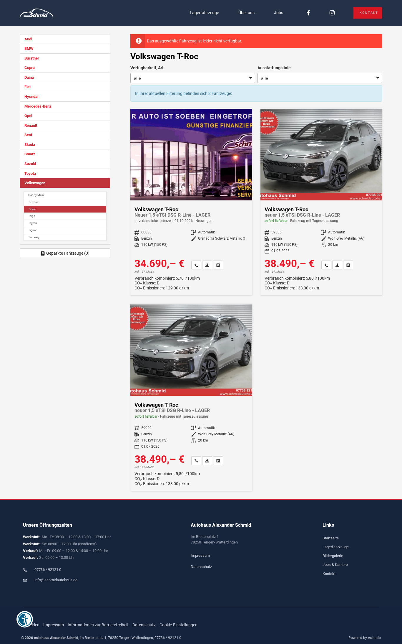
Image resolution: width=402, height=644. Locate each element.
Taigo (31, 216)
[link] (196, 265)
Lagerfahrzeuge (204, 12)
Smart (29, 154)
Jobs (278, 12)
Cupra (29, 67)
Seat (28, 135)
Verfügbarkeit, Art (147, 67)
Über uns (246, 12)
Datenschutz (201, 566)
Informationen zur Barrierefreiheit (98, 624)
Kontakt (369, 13)
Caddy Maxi (36, 195)
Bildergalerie (333, 556)
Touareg (33, 237)
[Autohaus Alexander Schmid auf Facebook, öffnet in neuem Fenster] (308, 13)
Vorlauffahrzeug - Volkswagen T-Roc (191, 202)
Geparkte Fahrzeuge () (67, 253)
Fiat (27, 87)
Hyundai (31, 96)
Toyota (30, 173)
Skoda (29, 144)
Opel (28, 115)
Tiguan (32, 230)
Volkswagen (34, 183)
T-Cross (33, 202)
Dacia (29, 77)
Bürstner (31, 58)
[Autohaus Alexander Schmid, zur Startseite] (36, 13)
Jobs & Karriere (335, 564)
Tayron (32, 223)
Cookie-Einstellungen (178, 624)
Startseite (331, 538)
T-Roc (32, 209)
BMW (28, 48)
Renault (30, 125)
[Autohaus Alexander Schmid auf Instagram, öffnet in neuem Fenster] (332, 13)
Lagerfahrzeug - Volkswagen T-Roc (321, 202)
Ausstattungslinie (274, 67)
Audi (28, 39)
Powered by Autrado (364, 638)
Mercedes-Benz (38, 106)
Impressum (200, 555)
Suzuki (30, 164)
